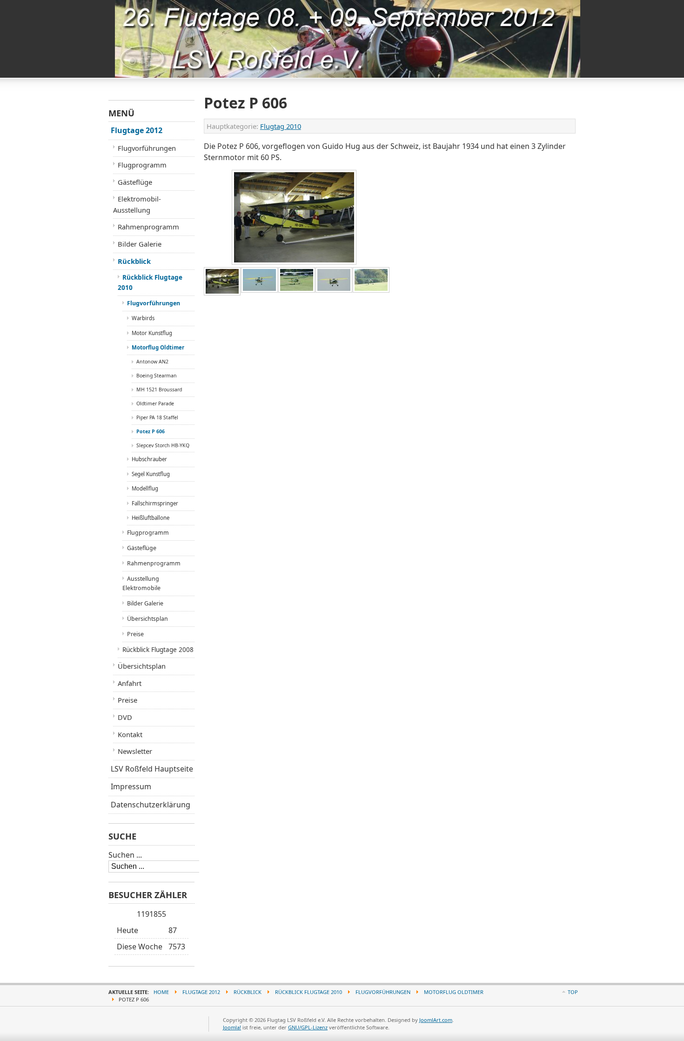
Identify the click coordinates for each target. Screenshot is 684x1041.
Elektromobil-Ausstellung (137, 204)
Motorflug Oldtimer (158, 347)
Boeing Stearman (156, 375)
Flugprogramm (142, 164)
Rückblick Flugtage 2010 (150, 282)
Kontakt (130, 734)
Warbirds (143, 318)
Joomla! (232, 1027)
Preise (135, 634)
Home (161, 991)
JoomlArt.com (435, 1019)
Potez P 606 (150, 431)
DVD (125, 717)
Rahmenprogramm (148, 226)
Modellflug (145, 488)
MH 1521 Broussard (159, 389)
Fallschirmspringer (155, 503)
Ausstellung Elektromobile (141, 583)
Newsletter (135, 751)
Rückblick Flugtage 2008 (158, 649)
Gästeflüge (135, 182)
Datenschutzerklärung (150, 804)
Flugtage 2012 (136, 130)
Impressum (131, 786)
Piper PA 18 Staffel (157, 417)
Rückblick (134, 261)
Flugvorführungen (147, 148)
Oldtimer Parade (155, 403)
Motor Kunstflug (152, 332)
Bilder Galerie (139, 243)
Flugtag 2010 (280, 126)
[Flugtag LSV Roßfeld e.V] (152, 18)
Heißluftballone (150, 517)
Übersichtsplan (147, 619)
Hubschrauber (149, 459)
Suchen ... (125, 855)
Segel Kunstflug (151, 473)
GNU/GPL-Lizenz (308, 1027)
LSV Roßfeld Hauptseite (152, 769)
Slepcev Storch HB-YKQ (162, 445)
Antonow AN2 (152, 361)
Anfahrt (129, 683)
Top (573, 991)
